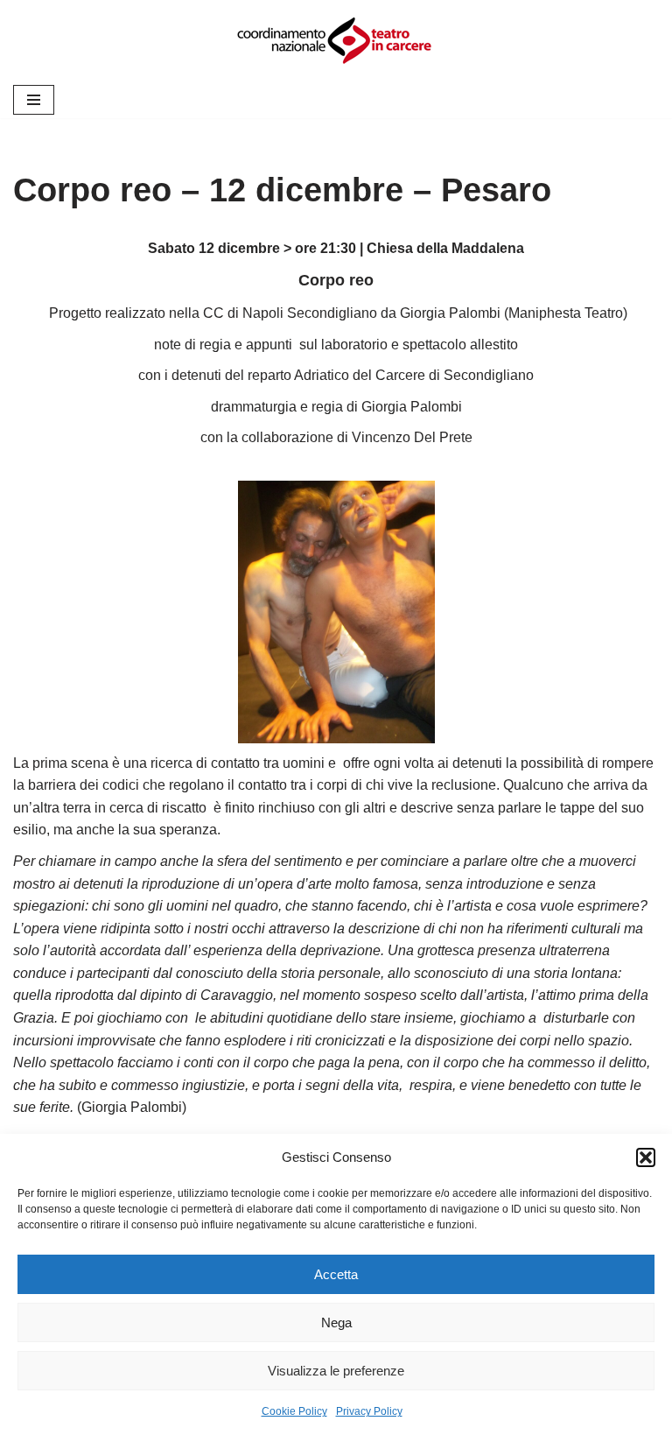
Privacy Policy (369, 1411)
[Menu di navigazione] (33, 100)
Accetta (336, 1274)
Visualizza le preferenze (336, 1370)
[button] (645, 1157)
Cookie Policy (294, 1411)
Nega (336, 1322)
